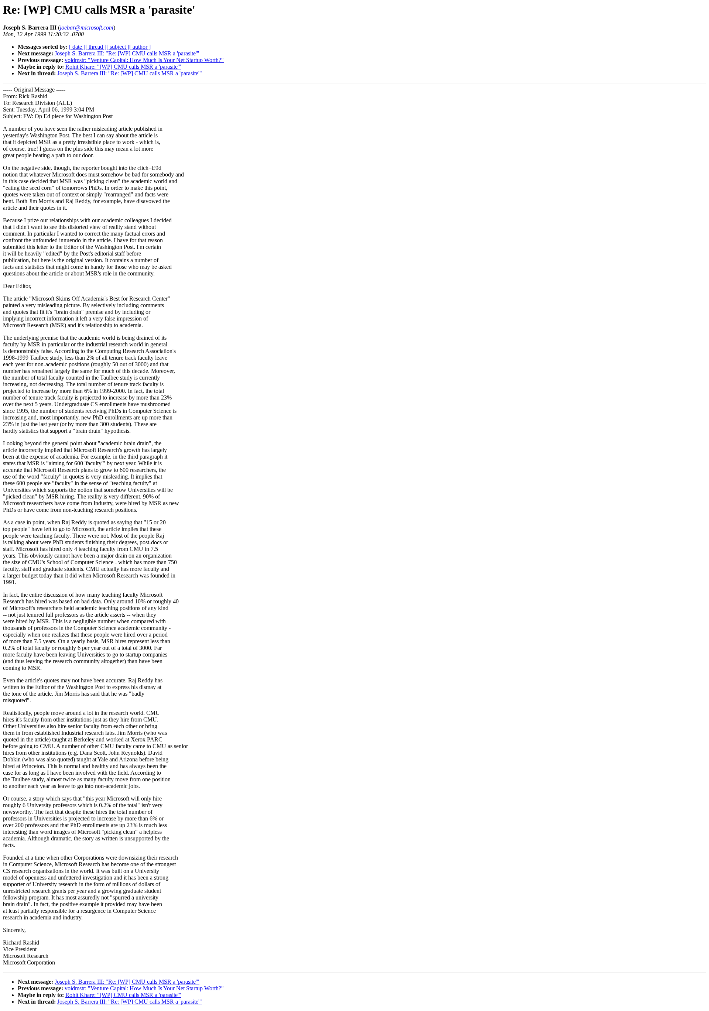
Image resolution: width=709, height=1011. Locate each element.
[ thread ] (95, 47)
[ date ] (77, 47)
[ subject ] (117, 47)
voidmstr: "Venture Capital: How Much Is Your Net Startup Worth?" (144, 60)
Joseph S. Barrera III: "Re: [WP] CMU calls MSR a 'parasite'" (127, 53)
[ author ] (140, 47)
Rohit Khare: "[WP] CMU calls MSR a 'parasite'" (123, 67)
